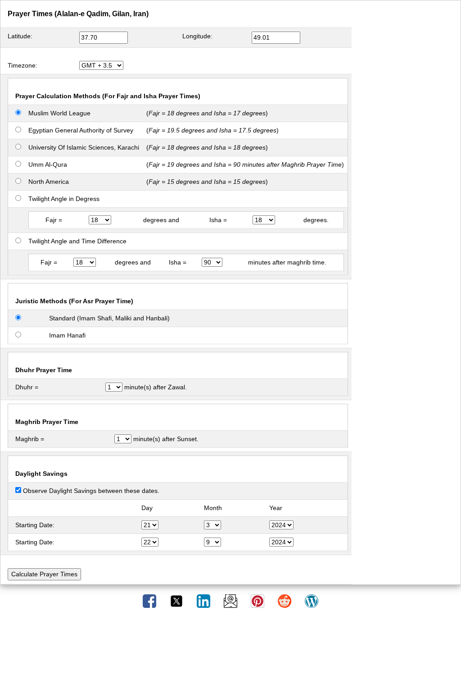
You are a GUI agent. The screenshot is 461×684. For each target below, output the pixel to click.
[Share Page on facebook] (150, 600)
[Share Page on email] (231, 600)
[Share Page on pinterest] (258, 600)
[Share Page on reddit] (285, 600)
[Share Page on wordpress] (311, 600)
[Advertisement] (230, 649)
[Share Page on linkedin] (204, 600)
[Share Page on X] (177, 600)
